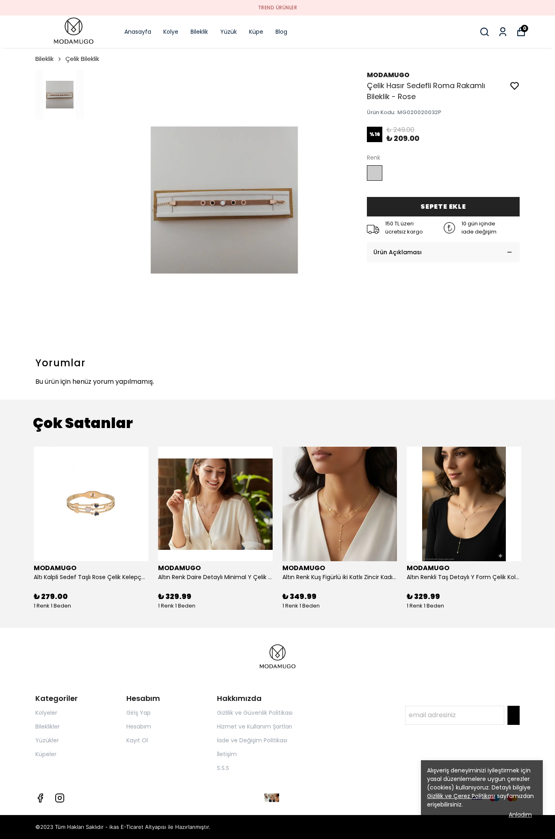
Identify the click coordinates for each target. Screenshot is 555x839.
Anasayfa (137, 32)
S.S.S (223, 768)
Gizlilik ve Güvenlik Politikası (255, 713)
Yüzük (228, 32)
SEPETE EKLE (443, 206)
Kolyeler (46, 713)
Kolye (170, 32)
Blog (281, 32)
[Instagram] (60, 798)
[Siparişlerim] (503, 32)
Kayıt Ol (137, 740)
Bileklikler (47, 726)
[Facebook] (40, 798)
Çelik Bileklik (82, 58)
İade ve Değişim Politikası (252, 740)
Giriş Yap (138, 713)
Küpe (256, 32)
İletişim (227, 754)
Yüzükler (47, 740)
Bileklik (199, 32)
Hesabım (138, 726)
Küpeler (45, 754)
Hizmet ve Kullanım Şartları (254, 726)
